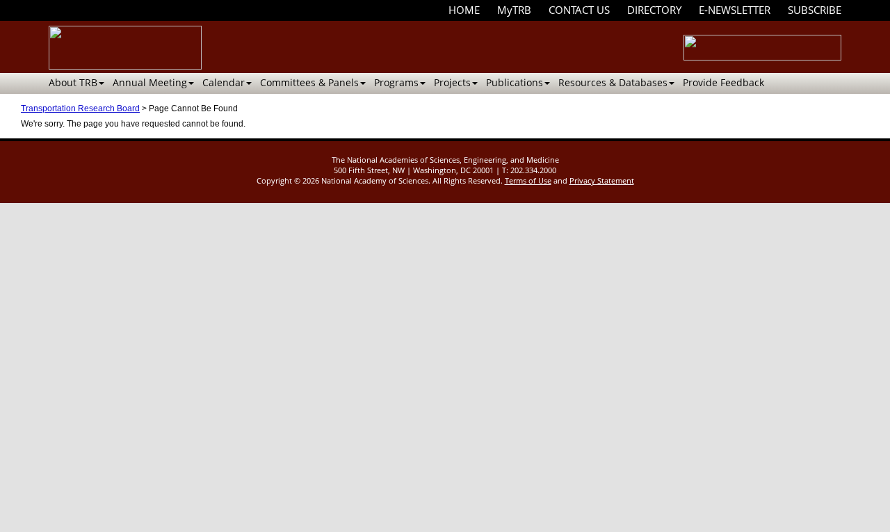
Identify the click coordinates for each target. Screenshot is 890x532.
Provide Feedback (723, 82)
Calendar (223, 82)
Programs (396, 82)
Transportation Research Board (80, 108)
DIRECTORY (654, 10)
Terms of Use (528, 180)
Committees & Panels (309, 82)
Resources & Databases (613, 82)
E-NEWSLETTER (734, 10)
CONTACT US (579, 10)
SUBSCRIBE (814, 10)
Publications (514, 82)
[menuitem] (464, 10)
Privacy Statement (601, 180)
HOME (464, 10)
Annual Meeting (150, 82)
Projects (452, 82)
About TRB (73, 82)
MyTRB (514, 10)
